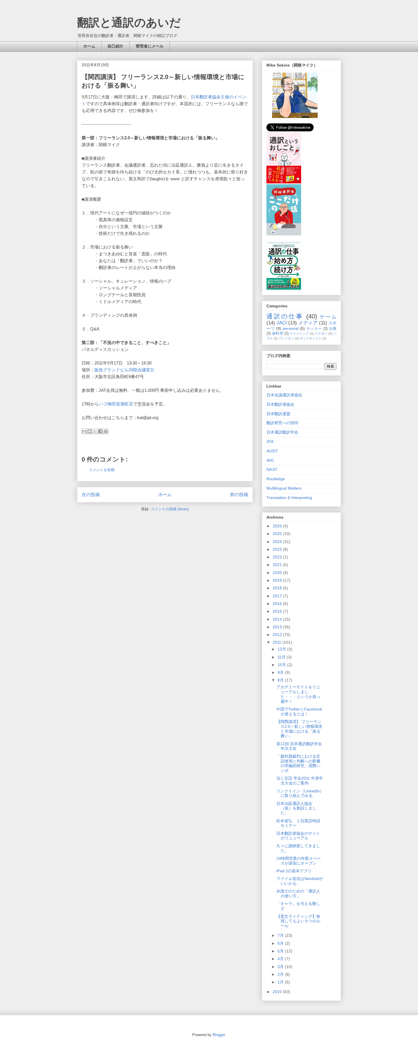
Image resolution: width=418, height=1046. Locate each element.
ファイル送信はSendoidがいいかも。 (299, 881)
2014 (278, 619)
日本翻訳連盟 (278, 413)
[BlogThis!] (89, 431)
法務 (332, 329)
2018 (278, 588)
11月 (282, 657)
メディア (308, 323)
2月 (281, 974)
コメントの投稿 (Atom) (170, 509)
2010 (278, 991)
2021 (278, 564)
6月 (281, 943)
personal (290, 328)
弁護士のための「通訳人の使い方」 (298, 893)
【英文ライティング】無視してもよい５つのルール (298, 921)
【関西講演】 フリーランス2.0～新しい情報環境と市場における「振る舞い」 (299, 728)
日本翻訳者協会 (280, 404)
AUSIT (272, 451)
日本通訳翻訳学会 (282, 432)
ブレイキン (286, 338)
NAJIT (272, 469)
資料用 (277, 333)
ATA (270, 441)
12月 (282, 649)
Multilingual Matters (283, 488)
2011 (277, 642)
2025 (278, 533)
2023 (278, 549)
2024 (278, 541)
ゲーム (328, 317)
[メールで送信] (84, 431)
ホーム (89, 46)
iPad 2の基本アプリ (294, 871)
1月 (281, 982)
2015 (278, 611)
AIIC (270, 460)
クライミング (299, 333)
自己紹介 (115, 46)
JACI (281, 323)
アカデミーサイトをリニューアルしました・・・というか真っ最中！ (298, 694)
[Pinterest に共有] (106, 431)
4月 (281, 958)
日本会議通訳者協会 (284, 395)
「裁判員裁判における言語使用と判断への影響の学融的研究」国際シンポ (298, 763)
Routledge (275, 479)
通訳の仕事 (284, 316)
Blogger (219, 1035)
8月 (281, 680)
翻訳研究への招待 (282, 423)
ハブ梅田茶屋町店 (116, 403)
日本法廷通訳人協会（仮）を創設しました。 (296, 808)
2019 (278, 580)
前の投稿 (239, 494)
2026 (278, 526)
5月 (281, 951)
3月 (281, 966)
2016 (278, 603)
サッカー (314, 329)
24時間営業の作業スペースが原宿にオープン (298, 860)
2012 (278, 634)
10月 (282, 664)
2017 (278, 596)
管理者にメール (150, 46)
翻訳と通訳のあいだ (129, 22)
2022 (278, 557)
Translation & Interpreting (289, 497)
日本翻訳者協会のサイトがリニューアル (298, 835)
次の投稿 (91, 494)
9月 (281, 672)
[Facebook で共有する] (100, 431)
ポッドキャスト (311, 338)
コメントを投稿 (102, 470)
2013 (278, 627)
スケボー (321, 333)
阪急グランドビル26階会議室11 (124, 369)
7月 (281, 935)
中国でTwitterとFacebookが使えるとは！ (299, 711)
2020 (278, 572)
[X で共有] (95, 431)
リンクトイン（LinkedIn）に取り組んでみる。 (300, 793)
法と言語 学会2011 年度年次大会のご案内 (299, 780)
